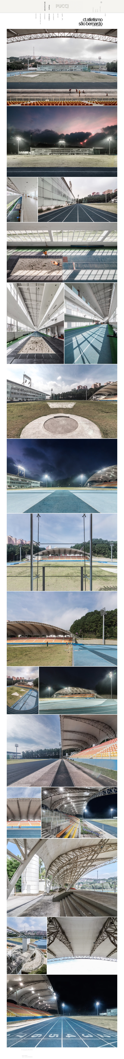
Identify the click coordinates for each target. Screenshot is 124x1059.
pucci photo (24, 1055)
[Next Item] (62, 19)
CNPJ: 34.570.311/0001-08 (27, 1056)
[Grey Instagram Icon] (101, 2)
